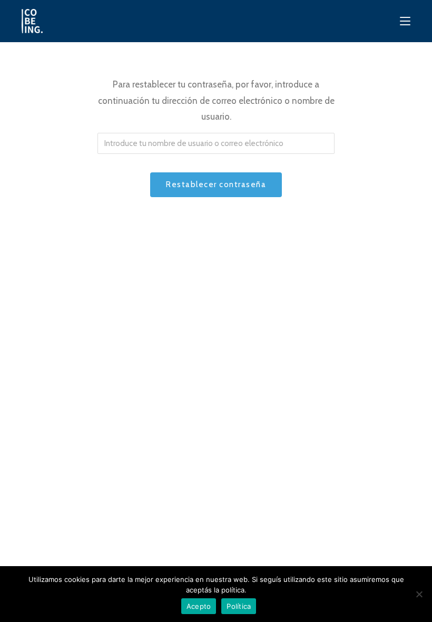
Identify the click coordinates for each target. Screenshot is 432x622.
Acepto (198, 606)
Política (239, 606)
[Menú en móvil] (405, 21)
